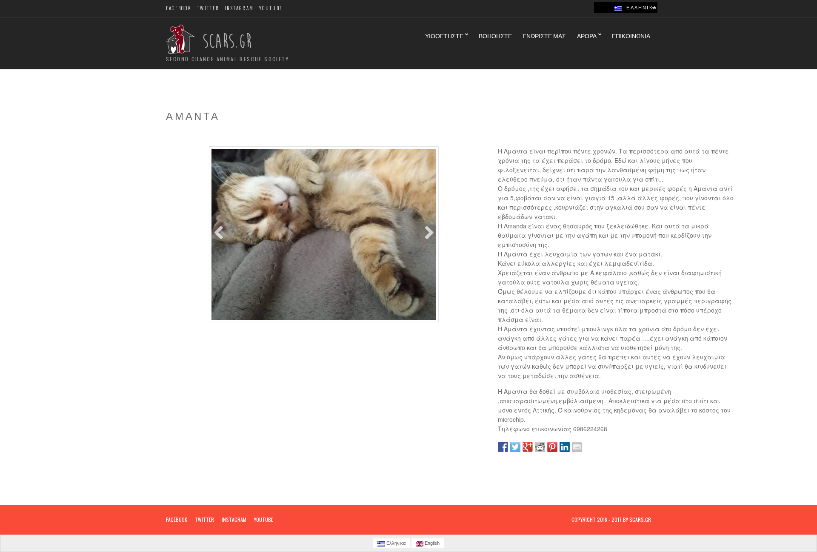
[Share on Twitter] (515, 447)
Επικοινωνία (631, 35)
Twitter (208, 8)
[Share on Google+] (528, 447)
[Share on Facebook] (503, 447)
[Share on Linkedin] (565, 447)
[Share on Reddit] (540, 447)
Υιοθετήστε (444, 35)
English (431, 543)
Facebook (179, 8)
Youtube (271, 8)
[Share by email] (577, 447)
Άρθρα (587, 35)
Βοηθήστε (495, 35)
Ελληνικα (639, 7)
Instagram (239, 8)
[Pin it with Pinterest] (552, 447)
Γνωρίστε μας (544, 35)
